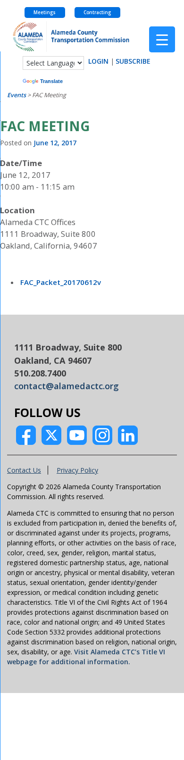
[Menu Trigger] (162, 39)
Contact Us (24, 470)
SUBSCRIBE (133, 61)
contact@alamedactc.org (66, 386)
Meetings (44, 12)
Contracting (97, 12)
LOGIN (98, 61)
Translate (51, 81)
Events (16, 95)
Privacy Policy (77, 470)
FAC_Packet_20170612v (60, 282)
